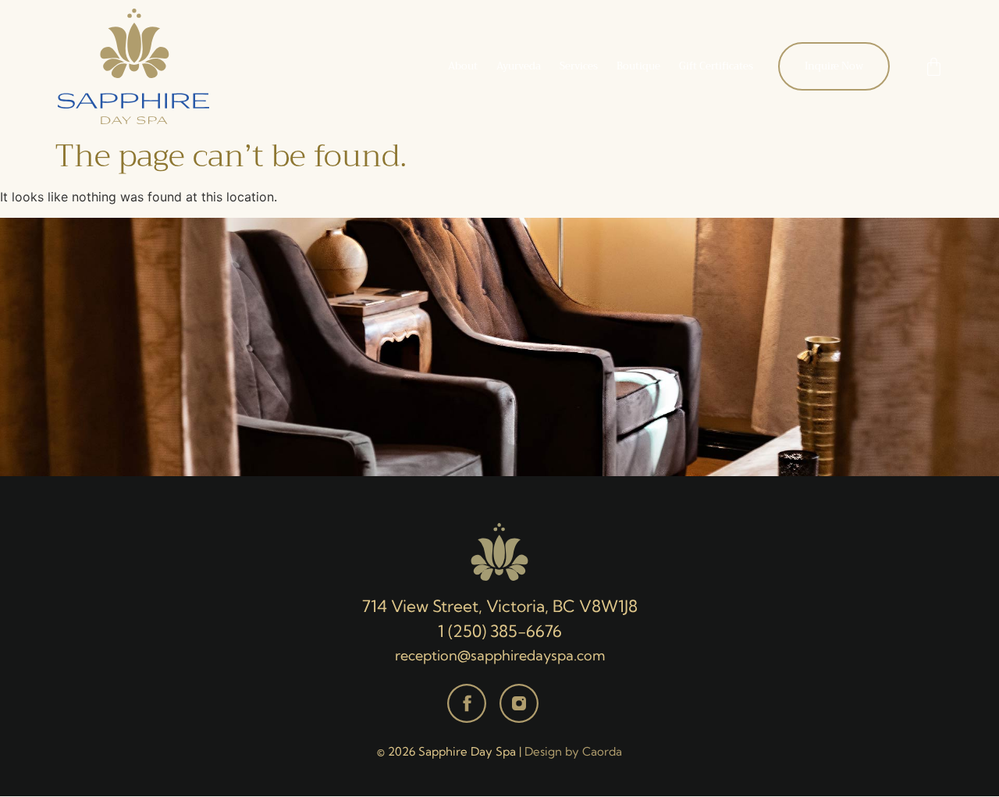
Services (579, 66)
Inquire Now (834, 66)
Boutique (638, 66)
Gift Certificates (716, 66)
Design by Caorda (573, 751)
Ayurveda (518, 66)
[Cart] (933, 67)
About (463, 66)
